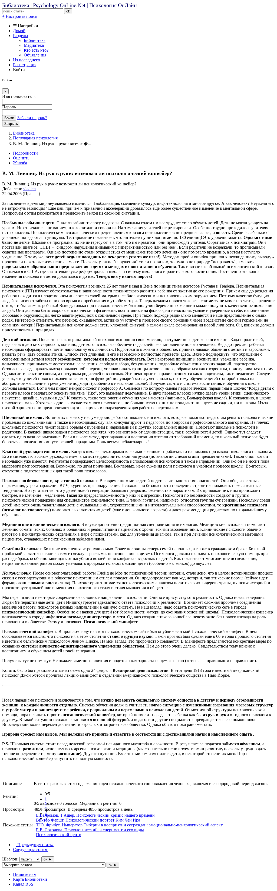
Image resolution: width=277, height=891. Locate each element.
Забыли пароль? (32, 117)
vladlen (29, 188)
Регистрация (24, 64)
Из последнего (26, 60)
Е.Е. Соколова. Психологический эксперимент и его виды (90, 829)
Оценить (21, 158)
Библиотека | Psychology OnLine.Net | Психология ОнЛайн (69, 5)
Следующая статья (30, 849)
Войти (9, 118)
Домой (19, 30)
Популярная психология (35, 138)
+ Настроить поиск (19, 16)
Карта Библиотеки (30, 879)
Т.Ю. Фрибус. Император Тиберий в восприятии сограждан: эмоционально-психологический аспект (129, 825)
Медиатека (34, 45)
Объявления (35, 55)
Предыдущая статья (35, 844)
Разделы (20, 35)
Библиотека (34, 40)
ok (68, 11)
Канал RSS (23, 884)
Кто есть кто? (36, 50)
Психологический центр (58, 834)
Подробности (25, 153)
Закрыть (11, 124)
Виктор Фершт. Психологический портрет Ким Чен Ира (88, 820)
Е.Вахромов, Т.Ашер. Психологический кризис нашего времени (95, 815)
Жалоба (20, 163)
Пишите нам (24, 874)
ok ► (48, 859)
